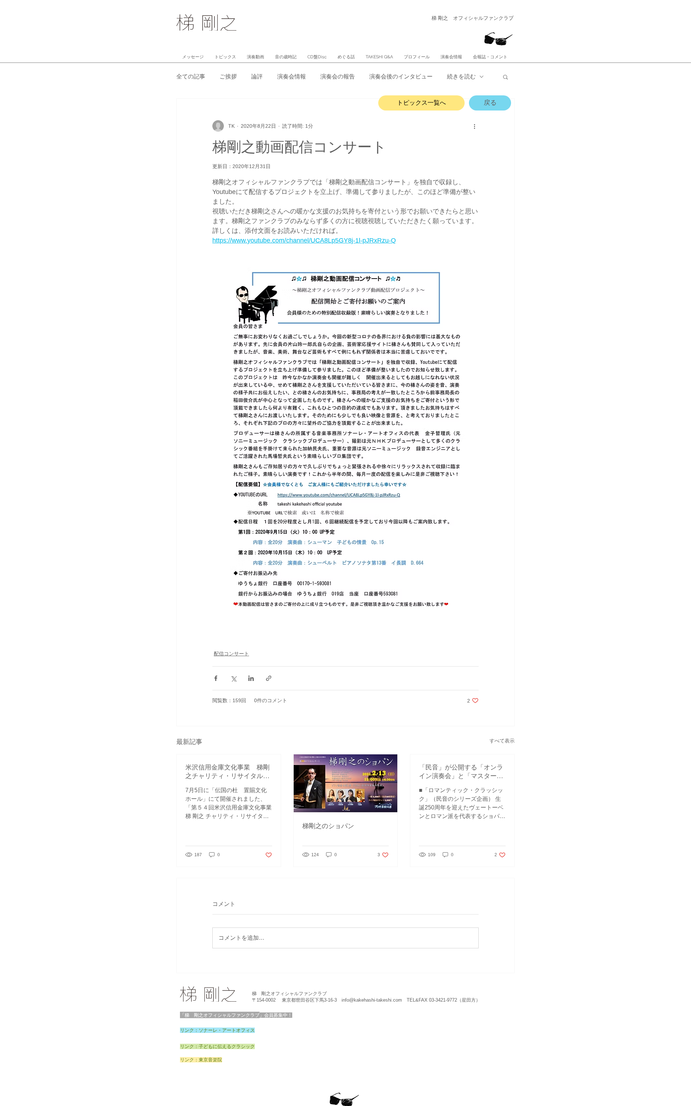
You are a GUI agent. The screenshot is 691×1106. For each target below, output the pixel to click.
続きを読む (461, 76)
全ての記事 (190, 76)
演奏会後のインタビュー (401, 76)
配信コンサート (231, 653)
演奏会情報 (291, 76)
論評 (257, 76)
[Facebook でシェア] (215, 678)
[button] (505, 77)
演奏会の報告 (337, 76)
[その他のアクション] (474, 126)
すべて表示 (502, 741)
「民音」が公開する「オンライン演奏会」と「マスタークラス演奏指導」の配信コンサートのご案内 (461, 772)
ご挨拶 (228, 76)
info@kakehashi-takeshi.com (372, 1000)
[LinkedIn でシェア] (251, 678)
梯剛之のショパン (328, 826)
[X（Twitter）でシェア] (233, 678)
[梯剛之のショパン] (346, 783)
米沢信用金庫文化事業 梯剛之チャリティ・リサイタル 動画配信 (227, 772)
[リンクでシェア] (268, 678)
